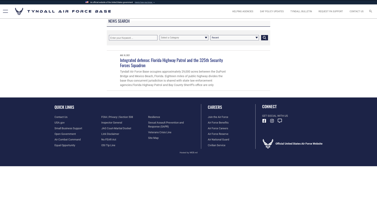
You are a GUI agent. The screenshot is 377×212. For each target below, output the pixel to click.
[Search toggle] (371, 11)
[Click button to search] (264, 37)
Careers (215, 107)
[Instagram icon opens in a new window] (272, 121)
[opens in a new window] (280, 121)
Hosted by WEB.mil (188, 152)
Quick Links (64, 107)
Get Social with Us (275, 115)
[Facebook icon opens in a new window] (264, 121)
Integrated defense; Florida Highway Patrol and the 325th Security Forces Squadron (171, 62)
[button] (145, 2)
